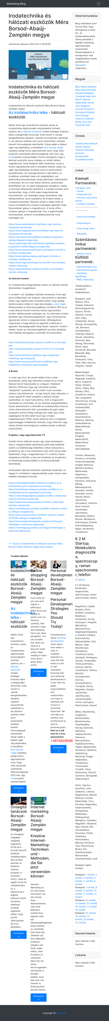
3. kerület (88, 877)
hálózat (87, 146)
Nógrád (90, 112)
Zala (88, 125)
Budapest (89, 93)
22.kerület (88, 919)
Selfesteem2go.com (87, 266)
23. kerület (80, 922)
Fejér (88, 96)
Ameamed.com (84, 194)
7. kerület (89, 887)
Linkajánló (61, 1013)
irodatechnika (82, 143)
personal (79, 153)
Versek (80, 191)
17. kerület (92, 906)
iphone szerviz (84, 253)
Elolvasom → (18, 789)
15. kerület (92, 903)
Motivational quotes (87, 270)
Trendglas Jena (83, 188)
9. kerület (88, 890)
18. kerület (80, 909)
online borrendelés (86, 216)
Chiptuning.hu (84, 223)
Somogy (84, 115)
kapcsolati (80, 65)
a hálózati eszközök (31, 131)
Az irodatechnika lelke (28, 112)
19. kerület (90, 913)
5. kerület (88, 881)
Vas (89, 121)
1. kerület (89, 874)
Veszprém (80, 125)
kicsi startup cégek (53, 147)
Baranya (92, 86)
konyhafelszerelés (84, 159)
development (81, 156)
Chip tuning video (86, 228)
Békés (78, 90)
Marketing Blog (16, 3)
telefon (81, 579)
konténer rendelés (86, 204)
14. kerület (80, 903)
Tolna (85, 121)
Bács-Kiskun (81, 86)
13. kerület (90, 900)
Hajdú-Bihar (81, 102)
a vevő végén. (59, 304)
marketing (89, 150)
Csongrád (80, 96)
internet (79, 150)
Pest (77, 115)
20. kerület (80, 916)
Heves (91, 102)
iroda (11, 157)
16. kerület (80, 906)
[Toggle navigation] (98, 3)
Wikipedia (82, 233)
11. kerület (88, 893)
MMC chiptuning (85, 279)
